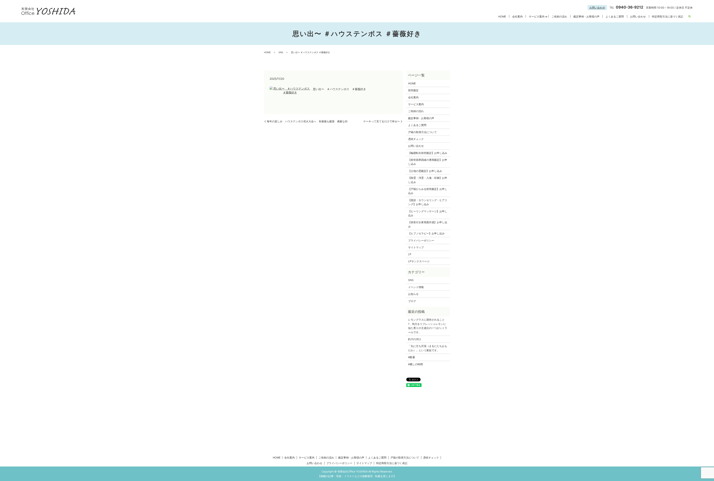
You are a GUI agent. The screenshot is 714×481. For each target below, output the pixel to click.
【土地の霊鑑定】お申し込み (425, 170)
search (689, 16)
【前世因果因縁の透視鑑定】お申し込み (427, 161)
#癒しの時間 (415, 364)
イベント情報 (416, 287)
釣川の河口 (416, 339)
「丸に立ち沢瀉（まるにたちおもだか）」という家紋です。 (427, 348)
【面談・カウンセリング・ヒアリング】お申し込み (427, 202)
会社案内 (517, 16)
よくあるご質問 (615, 16)
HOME (502, 16)
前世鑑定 (413, 90)
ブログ (412, 301)
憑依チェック (416, 139)
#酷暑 (413, 357)
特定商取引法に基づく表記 (667, 16)
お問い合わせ (597, 7)
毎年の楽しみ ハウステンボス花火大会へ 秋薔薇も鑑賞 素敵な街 (307, 121)
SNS (281, 52)
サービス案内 (536, 16)
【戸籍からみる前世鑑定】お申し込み (427, 191)
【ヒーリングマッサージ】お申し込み (427, 213)
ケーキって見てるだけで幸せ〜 (381, 121)
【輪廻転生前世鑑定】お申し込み (427, 152)
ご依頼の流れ (559, 16)
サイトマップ (416, 247)
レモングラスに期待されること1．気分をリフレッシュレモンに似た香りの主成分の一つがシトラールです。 (427, 326)
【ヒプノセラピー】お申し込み (426, 233)
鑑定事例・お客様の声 (586, 16)
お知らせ (413, 294)
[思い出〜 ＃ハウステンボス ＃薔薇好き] (290, 90)
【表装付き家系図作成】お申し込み (427, 224)
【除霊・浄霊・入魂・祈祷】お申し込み (427, 179)
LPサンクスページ (419, 261)
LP (409, 254)
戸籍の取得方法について (422, 132)
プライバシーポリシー (421, 240)
